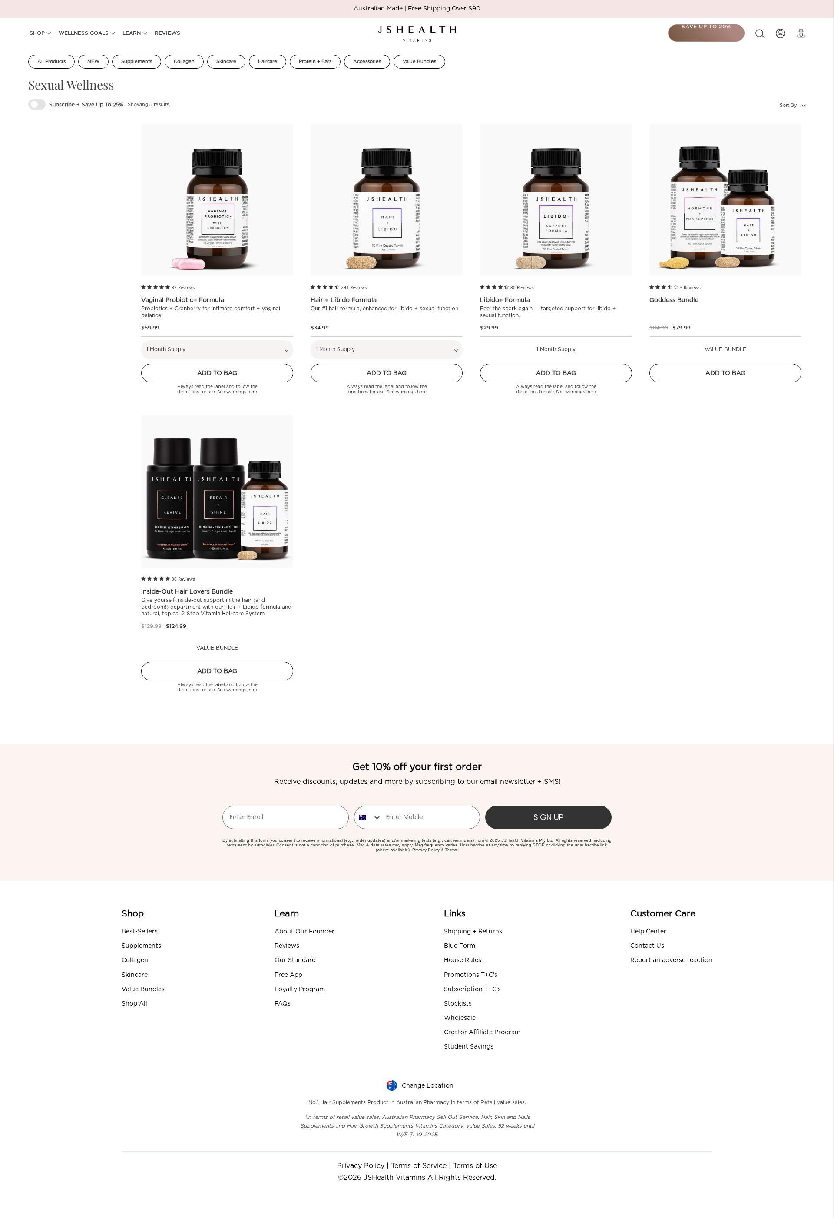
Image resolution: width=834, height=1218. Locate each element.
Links (455, 913)
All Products (51, 61)
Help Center (648, 932)
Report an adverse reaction (671, 960)
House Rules (462, 960)
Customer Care (662, 913)
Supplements (136, 61)
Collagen (184, 61)
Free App (288, 975)
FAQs (283, 1004)
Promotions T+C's (470, 975)
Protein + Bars (315, 61)
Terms (451, 849)
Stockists (458, 1004)
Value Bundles (419, 61)
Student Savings (468, 1047)
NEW (93, 61)
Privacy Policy (426, 849)
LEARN (132, 33)
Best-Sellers (140, 932)
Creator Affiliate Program (482, 1032)
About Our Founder (304, 932)
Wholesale (460, 1018)
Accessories (367, 61)
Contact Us (647, 946)
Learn (287, 913)
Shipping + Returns (473, 932)
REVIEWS (167, 33)
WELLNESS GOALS (84, 33)
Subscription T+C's (472, 989)
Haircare (267, 61)
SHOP (38, 33)
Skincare (226, 61)
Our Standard (295, 960)
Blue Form (459, 946)
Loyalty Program (300, 989)
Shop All (134, 1004)
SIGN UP (548, 817)
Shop (133, 913)
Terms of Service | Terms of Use (444, 1165)
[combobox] (368, 817)
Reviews (287, 946)
